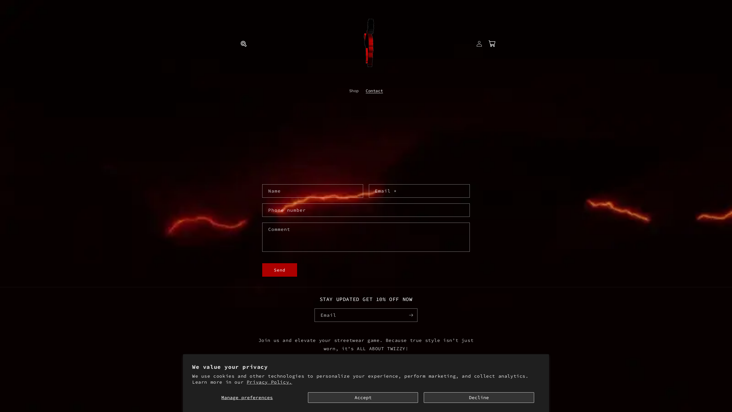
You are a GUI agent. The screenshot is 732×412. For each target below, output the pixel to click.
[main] (366, 221)
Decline (479, 397)
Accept (363, 397)
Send (279, 270)
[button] (243, 43)
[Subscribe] (411, 315)
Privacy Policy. (269, 382)
